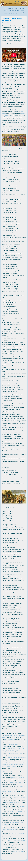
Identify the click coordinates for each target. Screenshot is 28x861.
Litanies (9, 23)
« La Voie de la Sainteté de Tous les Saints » (13, 842)
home (5, 9)
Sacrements (7, 13)
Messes (16, 8)
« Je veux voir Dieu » (18, 851)
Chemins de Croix (19, 11)
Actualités (10, 8)
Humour (18, 13)
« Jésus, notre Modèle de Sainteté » (16, 817)
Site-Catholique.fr (14, 2)
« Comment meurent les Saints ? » (13, 778)
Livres (12, 13)
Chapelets (11, 11)
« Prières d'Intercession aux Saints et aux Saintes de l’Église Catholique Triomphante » (14, 750)
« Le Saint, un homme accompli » (14, 812)
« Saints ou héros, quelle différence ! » (12, 823)
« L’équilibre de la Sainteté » (19, 797)
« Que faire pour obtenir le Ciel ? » (14, 803)
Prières (6, 11)
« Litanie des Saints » (9, 739)
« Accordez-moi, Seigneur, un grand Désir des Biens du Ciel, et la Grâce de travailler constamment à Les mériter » (14, 765)
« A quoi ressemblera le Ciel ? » (13, 829)
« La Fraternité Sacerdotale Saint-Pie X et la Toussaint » (13, 834)
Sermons (21, 8)
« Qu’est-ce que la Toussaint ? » (10, 772)
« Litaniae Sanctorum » (16, 741)
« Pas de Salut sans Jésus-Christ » (13, 847)
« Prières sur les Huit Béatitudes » (17, 757)
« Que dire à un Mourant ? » (16, 783)
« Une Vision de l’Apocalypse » (13, 791)
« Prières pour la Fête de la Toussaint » (12, 746)
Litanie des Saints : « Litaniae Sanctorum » (12, 19)
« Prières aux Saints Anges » (15, 754)
